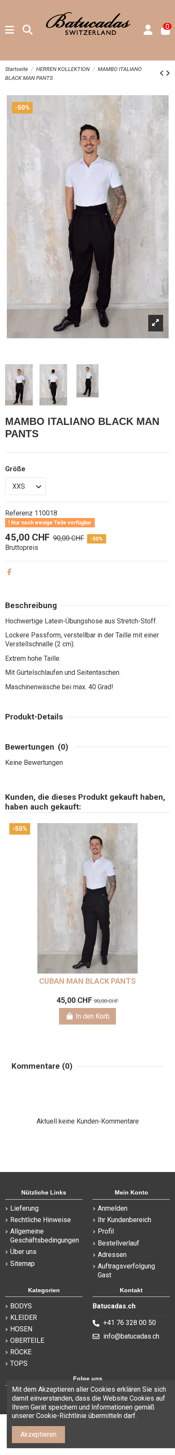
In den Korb (93, 1016)
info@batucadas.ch (131, 1336)
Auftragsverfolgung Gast (126, 1270)
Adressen (112, 1255)
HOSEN (21, 1329)
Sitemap (22, 1264)
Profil (106, 1231)
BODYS (21, 1306)
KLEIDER (23, 1317)
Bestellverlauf (118, 1243)
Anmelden (112, 1208)
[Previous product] (163, 73)
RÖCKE (20, 1352)
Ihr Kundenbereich (124, 1220)
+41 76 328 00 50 (129, 1323)
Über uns (23, 1252)
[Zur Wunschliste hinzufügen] (158, 837)
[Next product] (168, 73)
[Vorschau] (158, 852)
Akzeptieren (38, 1434)
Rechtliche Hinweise (40, 1220)
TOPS (19, 1363)
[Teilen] (9, 572)
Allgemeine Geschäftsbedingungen (44, 1235)
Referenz (19, 513)
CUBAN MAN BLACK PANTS (87, 981)
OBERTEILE (27, 1340)
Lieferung (24, 1208)
